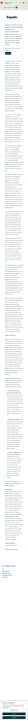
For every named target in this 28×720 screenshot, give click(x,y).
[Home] (6, 3)
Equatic (6, 50)
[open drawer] (26, 2)
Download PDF (5, 571)
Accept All (14, 717)
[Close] (25, 703)
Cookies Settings (14, 710)
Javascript (4, 577)
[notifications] (23, 2)
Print (3, 569)
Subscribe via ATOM (7, 575)
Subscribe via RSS (6, 573)
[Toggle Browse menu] (23, 7)
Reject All (14, 713)
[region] (14, 710)
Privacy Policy (6, 707)
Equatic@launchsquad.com (11, 549)
